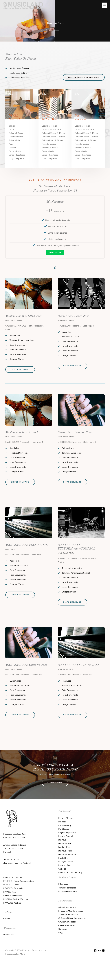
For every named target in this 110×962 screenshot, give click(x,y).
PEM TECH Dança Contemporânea (18, 881)
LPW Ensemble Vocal (12, 896)
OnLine (6, 919)
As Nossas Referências (68, 915)
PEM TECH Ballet (11, 885)
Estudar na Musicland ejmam (70, 911)
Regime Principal (65, 818)
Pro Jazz (62, 822)
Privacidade (63, 884)
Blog (60, 933)
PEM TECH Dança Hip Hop (70, 873)
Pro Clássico (63, 829)
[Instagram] (103, 950)
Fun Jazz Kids (64, 847)
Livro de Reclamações (68, 892)
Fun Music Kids (65, 851)
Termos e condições (67, 888)
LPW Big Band (9, 892)
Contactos (62, 929)
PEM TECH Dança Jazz (13, 878)
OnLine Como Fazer (67, 922)
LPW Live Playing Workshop (16, 899)
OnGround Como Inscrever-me (72, 918)
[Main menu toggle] (104, 5)
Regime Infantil (65, 865)
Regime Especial (65, 836)
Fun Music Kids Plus (67, 855)
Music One (63, 858)
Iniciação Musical (65, 862)
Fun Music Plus (65, 844)
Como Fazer (55, 253)
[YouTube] (99, 950)
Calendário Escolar (66, 926)
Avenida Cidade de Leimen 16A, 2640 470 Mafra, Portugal (14, 848)
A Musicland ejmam (67, 907)
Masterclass (8, 935)
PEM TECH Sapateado (13, 888)
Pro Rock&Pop (64, 825)
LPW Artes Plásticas (12, 903)
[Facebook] (95, 950)
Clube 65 (62, 869)
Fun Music (62, 840)
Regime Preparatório (67, 833)
